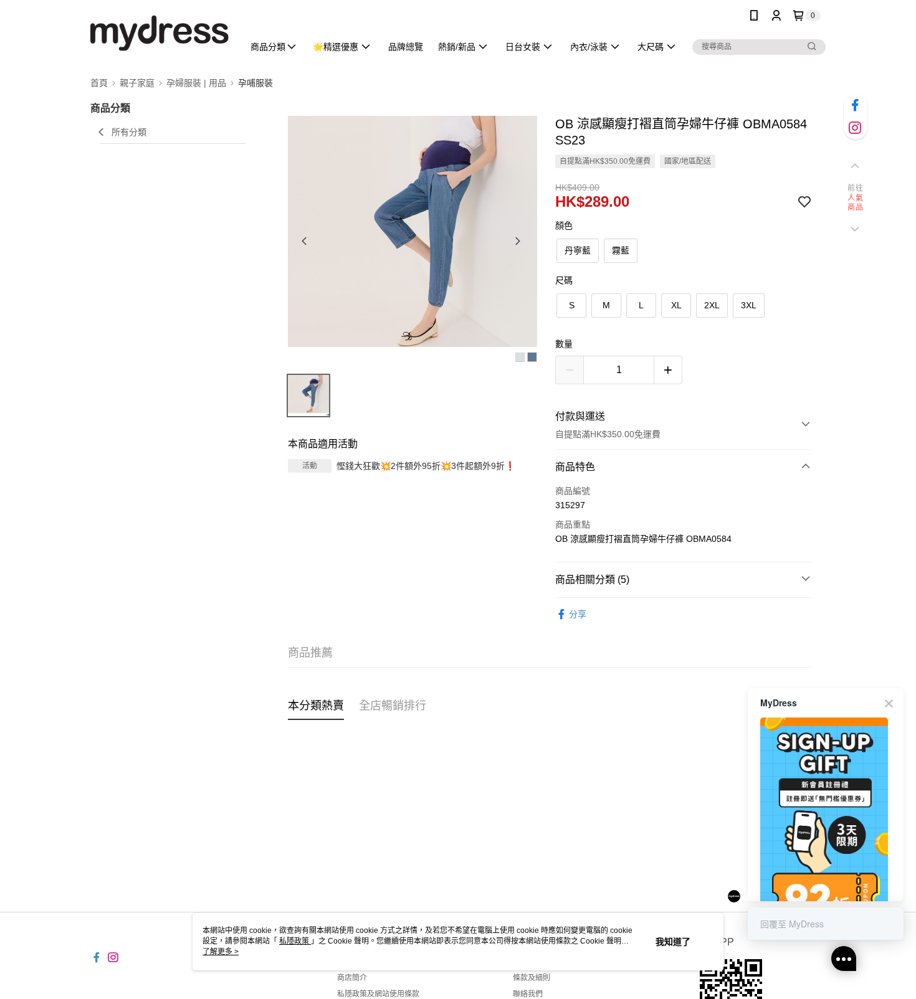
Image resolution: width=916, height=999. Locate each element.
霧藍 (620, 250)
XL (676, 305)
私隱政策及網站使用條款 (378, 994)
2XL (712, 305)
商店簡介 (352, 977)
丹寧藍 (578, 250)
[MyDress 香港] (159, 32)
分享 (577, 614)
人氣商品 (855, 203)
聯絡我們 (528, 994)
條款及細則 (531, 977)
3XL (748, 305)
